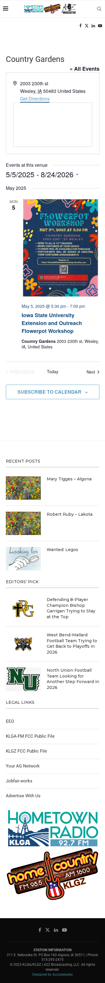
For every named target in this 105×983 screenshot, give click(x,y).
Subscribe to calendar (49, 391)
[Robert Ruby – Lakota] (23, 523)
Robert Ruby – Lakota (69, 514)
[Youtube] (100, 25)
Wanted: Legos (62, 549)
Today (52, 371)
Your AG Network (23, 766)
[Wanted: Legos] (23, 558)
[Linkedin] (93, 25)
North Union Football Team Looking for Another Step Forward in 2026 (73, 679)
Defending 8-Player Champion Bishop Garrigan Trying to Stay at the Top (71, 608)
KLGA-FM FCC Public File (30, 736)
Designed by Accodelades (52, 974)
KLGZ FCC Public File (26, 751)
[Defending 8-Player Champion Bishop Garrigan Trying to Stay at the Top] (23, 608)
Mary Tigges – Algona (69, 479)
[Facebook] (80, 25)
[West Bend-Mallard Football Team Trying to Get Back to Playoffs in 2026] (23, 644)
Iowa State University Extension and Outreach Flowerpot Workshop (52, 323)
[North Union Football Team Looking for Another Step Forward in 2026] (23, 679)
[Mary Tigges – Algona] (23, 488)
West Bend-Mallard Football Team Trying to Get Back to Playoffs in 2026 (72, 643)
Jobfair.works (19, 781)
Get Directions (35, 98)
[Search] (99, 8)
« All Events (84, 68)
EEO (10, 721)
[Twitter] (87, 25)
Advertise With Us (23, 795)
